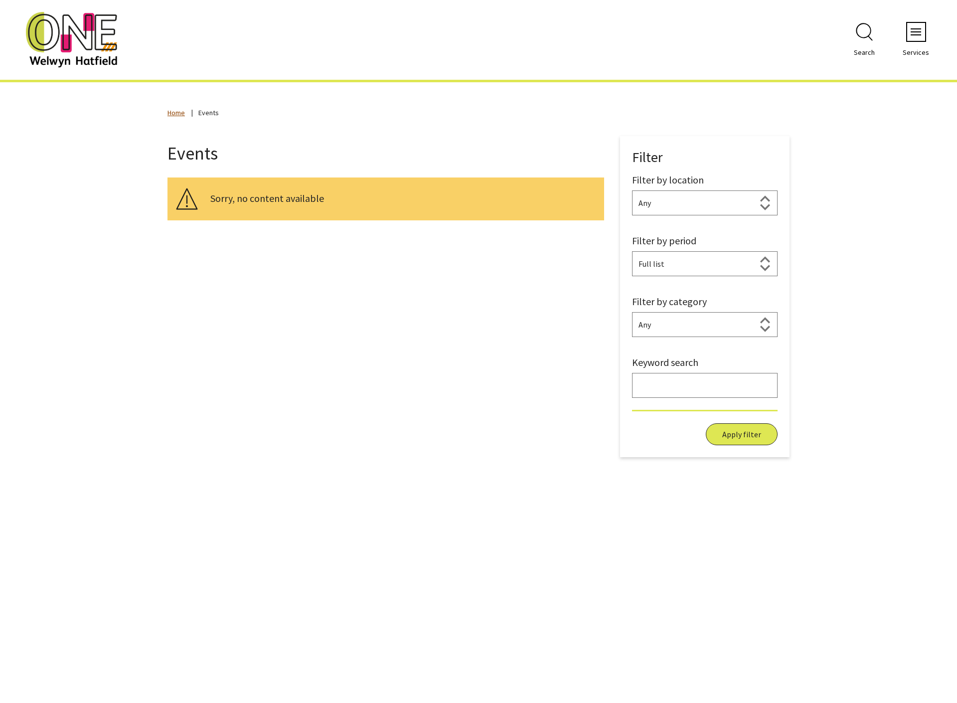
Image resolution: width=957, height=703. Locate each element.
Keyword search (665, 362)
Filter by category (669, 301)
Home (176, 112)
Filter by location (668, 180)
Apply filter (741, 434)
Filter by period (664, 240)
